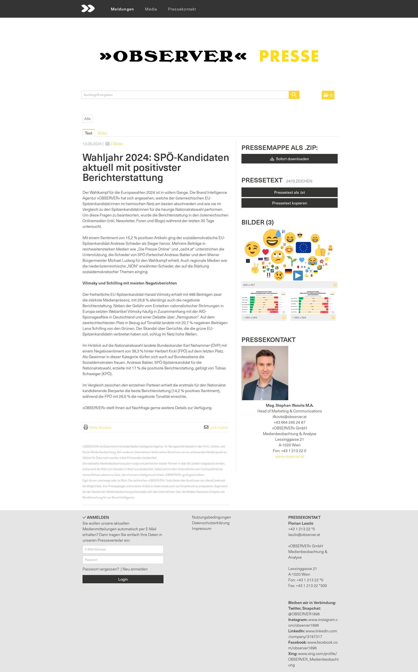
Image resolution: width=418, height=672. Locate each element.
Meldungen (122, 9)
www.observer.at (289, 456)
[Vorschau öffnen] (289, 254)
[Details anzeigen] (334, 285)
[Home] (88, 8)
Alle (87, 118)
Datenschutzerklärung (210, 523)
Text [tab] (88, 133)
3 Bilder (116, 143)
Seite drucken (100, 427)
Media (151, 9)
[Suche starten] (294, 95)
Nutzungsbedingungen (211, 517)
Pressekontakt (182, 9)
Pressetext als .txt (289, 192)
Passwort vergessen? (101, 569)
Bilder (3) (257, 222)
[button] (328, 95)
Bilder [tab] (102, 133)
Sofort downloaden (292, 159)
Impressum (201, 528)
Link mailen (219, 427)
